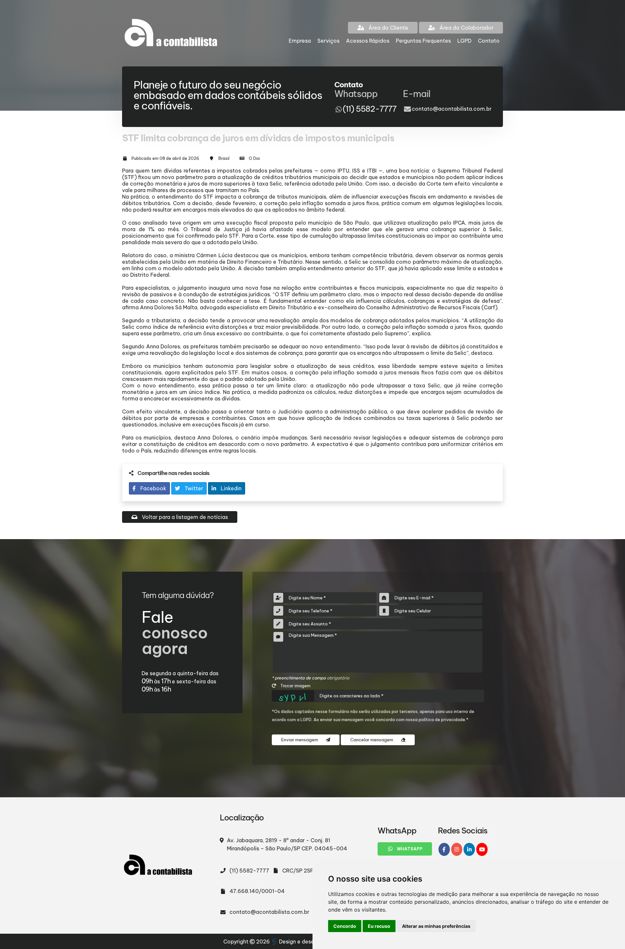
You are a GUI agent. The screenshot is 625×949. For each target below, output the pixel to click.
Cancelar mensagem (372, 740)
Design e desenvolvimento (312, 941)
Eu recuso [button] (379, 926)
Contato (489, 40)
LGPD (464, 40)
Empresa (300, 40)
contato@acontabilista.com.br (452, 108)
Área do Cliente (387, 27)
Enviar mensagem (300, 740)
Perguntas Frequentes (423, 40)
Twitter (193, 488)
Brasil (223, 158)
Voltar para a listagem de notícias (184, 517)
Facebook (152, 488)
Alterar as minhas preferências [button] (436, 926)
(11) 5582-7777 (249, 870)
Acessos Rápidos (367, 40)
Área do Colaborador (465, 27)
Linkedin (230, 488)
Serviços (328, 40)
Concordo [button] (344, 926)
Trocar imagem (295, 685)
